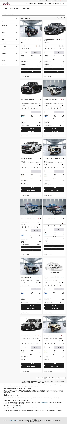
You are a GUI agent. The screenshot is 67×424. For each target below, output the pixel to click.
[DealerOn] (33, 419)
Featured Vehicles (29, 3)
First (38, 377)
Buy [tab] (26, 52)
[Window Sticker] (40, 48)
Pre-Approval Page (19, 407)
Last (57, 377)
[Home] (24, 3)
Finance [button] (45, 3)
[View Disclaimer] (31, 49)
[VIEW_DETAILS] (54, 266)
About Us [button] (62, 3)
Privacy (17, 420)
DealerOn (11, 420)
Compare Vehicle (26, 76)
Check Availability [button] (31, 71)
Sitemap (14, 420)
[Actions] (40, 40)
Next (53, 377)
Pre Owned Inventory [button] (38, 3)
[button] (41, 29)
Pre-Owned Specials (43, 402)
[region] (31, 62)
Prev (42, 377)
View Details (31, 68)
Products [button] (57, 3)
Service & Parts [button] (51, 3)
